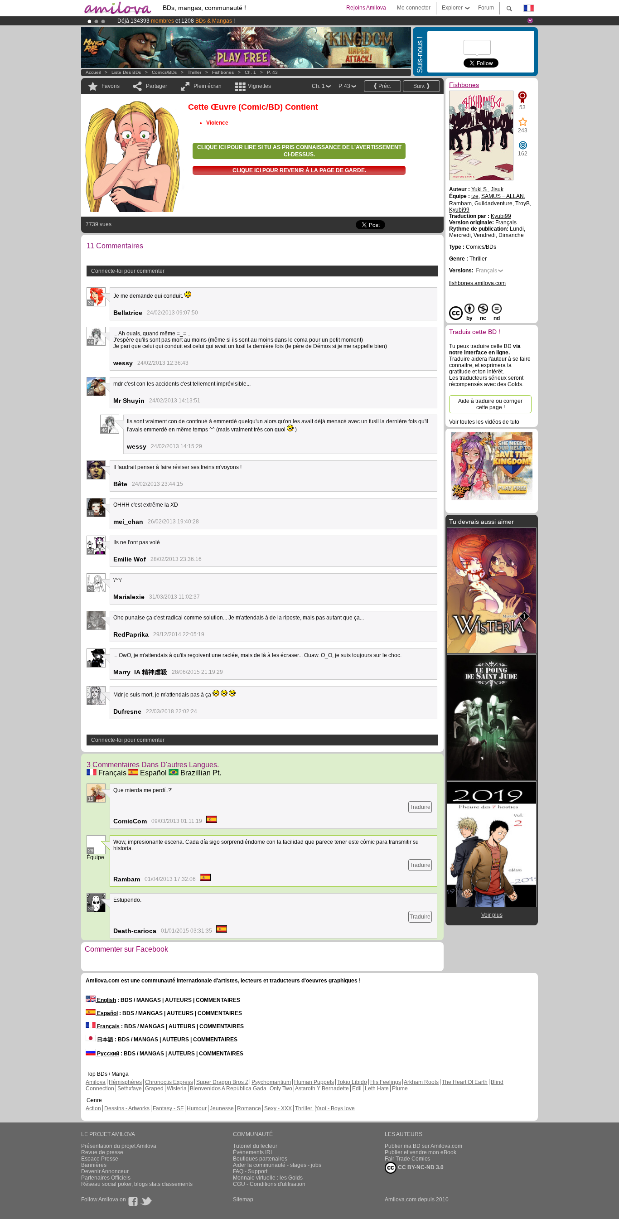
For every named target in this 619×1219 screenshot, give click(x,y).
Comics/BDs (164, 72)
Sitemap (243, 1199)
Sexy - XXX (278, 1108)
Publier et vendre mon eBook (420, 1152)
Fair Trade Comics (407, 1159)
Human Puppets (314, 1082)
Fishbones (223, 72)
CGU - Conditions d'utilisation (269, 1184)
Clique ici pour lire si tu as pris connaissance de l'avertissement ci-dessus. (299, 151)
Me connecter (413, 8)
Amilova (96, 1082)
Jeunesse (222, 1108)
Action (93, 1108)
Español (152, 773)
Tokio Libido (352, 1082)
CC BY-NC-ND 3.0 (420, 1167)
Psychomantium (271, 1082)
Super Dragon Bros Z (222, 1082)
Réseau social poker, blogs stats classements (137, 1184)
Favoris (111, 86)
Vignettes (259, 86)
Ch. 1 (250, 72)
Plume (400, 1088)
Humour (197, 1108)
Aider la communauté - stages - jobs (277, 1165)
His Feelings (385, 1082)
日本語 (104, 1039)
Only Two (281, 1088)
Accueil (93, 72)
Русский (107, 1053)
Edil (357, 1088)
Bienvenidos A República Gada (228, 1088)
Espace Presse (99, 1159)
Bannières (93, 1165)
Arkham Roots (421, 1082)
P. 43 (272, 72)
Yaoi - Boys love (335, 1108)
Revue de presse (102, 1152)
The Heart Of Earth (465, 1082)
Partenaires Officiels (106, 1178)
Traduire (420, 807)
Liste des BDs (126, 72)
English (106, 1000)
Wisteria (177, 1088)
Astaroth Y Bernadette (322, 1088)
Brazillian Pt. (200, 773)
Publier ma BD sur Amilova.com (423, 1146)
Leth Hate (377, 1088)
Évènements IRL (253, 1152)
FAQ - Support (250, 1171)
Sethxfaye (129, 1088)
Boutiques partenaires (260, 1159)
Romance (249, 1108)
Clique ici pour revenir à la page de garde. (299, 170)
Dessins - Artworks (127, 1108)
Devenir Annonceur (105, 1171)
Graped (154, 1088)
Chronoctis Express (169, 1082)
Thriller (195, 72)
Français (111, 773)
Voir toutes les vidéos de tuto (484, 422)
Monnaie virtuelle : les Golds (268, 1178)
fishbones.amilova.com (477, 283)
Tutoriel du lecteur (255, 1146)
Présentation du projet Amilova (118, 1146)
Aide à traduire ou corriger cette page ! (490, 404)
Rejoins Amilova (366, 8)
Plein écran (207, 86)
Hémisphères (125, 1082)
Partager (156, 86)
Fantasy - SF (168, 1108)
